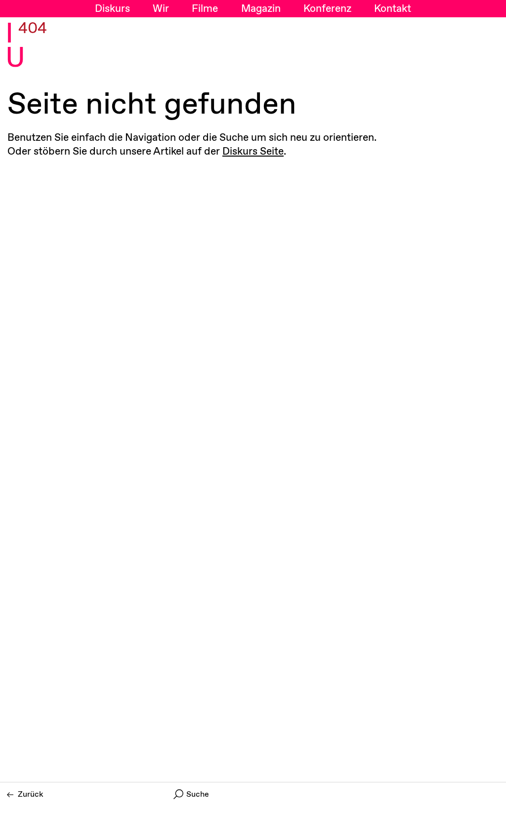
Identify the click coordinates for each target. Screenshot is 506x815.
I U (15, 47)
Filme (205, 9)
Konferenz (327, 9)
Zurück (30, 794)
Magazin (261, 9)
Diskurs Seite (253, 152)
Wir (161, 9)
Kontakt (392, 9)
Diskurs (112, 9)
